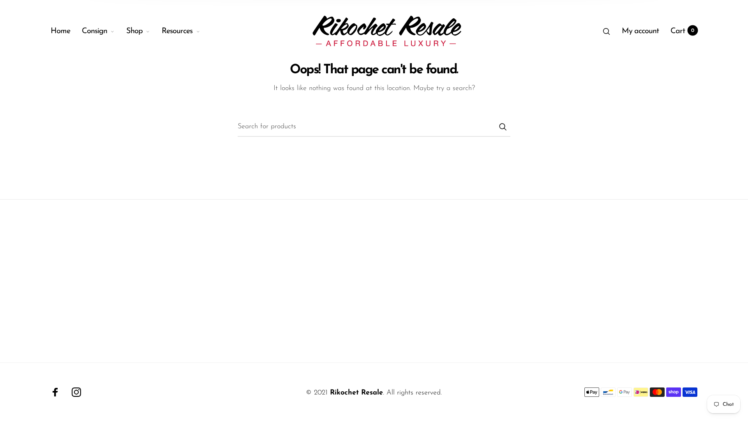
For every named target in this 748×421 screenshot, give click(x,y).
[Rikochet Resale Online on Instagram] (76, 392)
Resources (177, 31)
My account (640, 31)
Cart (682, 31)
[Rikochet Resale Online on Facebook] (55, 392)
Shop (134, 31)
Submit (502, 126)
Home (60, 31)
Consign (94, 31)
